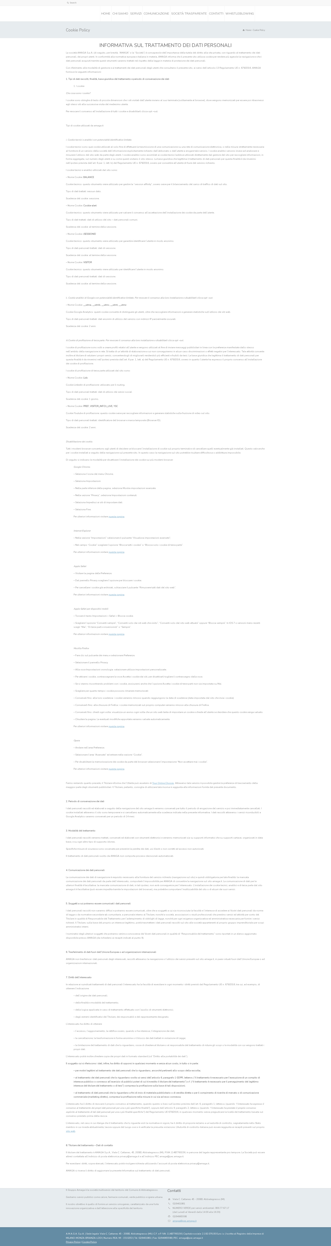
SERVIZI (136, 14)
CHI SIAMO (120, 14)
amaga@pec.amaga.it (185, 1220)
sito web (70, 1131)
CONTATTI (216, 14)
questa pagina (116, 516)
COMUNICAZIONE (156, 14)
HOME (105, 14)
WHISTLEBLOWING (239, 14)
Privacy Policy (73, 1242)
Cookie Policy (89, 1242)
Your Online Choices (163, 783)
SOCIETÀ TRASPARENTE (189, 14)
